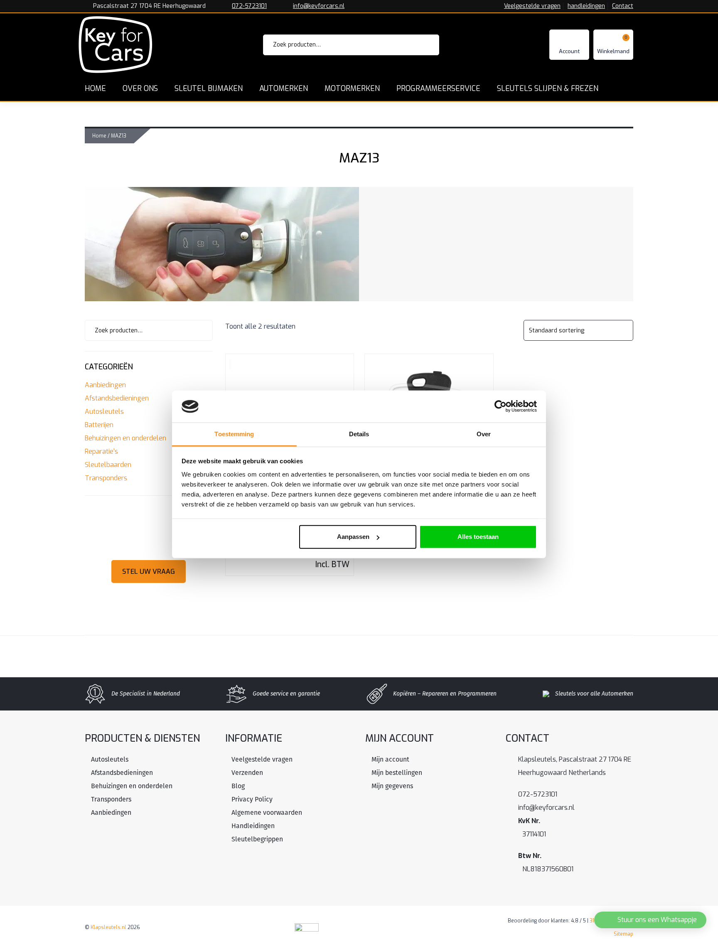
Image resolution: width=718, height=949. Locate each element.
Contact (622, 6)
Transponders (106, 478)
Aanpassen (353, 536)
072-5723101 (249, 6)
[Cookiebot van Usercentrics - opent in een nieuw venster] (500, 406)
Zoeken (421, 44)
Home (99, 136)
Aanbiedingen (105, 385)
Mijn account (390, 759)
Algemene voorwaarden (266, 812)
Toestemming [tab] (234, 434)
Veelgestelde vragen (532, 6)
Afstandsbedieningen (117, 398)
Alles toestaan (478, 536)
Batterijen (99, 424)
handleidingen (586, 6)
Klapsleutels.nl (108, 927)
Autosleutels (104, 411)
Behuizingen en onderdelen (125, 438)
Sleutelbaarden (108, 464)
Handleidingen (253, 826)
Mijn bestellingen (396, 773)
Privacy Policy (252, 799)
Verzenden (247, 773)
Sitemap (623, 934)
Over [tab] (484, 434)
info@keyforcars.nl (318, 6)
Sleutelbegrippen (257, 839)
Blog (238, 786)
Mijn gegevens (392, 786)
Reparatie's (101, 451)
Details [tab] (359, 434)
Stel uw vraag (148, 571)
